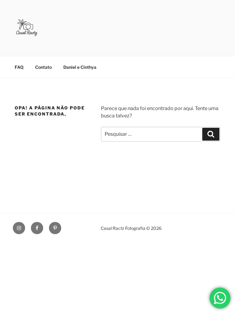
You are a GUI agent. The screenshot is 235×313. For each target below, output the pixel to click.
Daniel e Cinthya (79, 67)
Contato (43, 67)
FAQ (19, 67)
